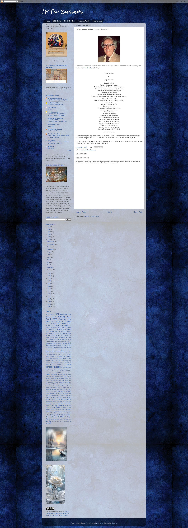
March (49, 265)
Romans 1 (50, 109)
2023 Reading (49, 339)
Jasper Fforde (67, 376)
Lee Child (68, 384)
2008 (49, 304)
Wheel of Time (49, 413)
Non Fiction (57, 391)
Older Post (137, 212)
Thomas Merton (50, 409)
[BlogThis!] (97, 147)
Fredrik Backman (55, 362)
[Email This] (95, 147)
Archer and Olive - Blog (55, 118)
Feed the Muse (88, 68)
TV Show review (54, 407)
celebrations (55, 419)
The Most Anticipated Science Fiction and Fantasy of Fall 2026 (58, 142)
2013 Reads (55, 325)
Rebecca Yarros (55, 395)
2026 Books (57, 21)
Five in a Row (55, 360)
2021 (49, 239)
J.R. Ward (68, 371)
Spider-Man (56, 401)
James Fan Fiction (66, 372)
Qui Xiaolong (65, 393)
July (48, 254)
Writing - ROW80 (57, 417)
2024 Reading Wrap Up (64, 341)
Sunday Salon (57, 405)
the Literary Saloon (54, 103)
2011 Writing (50, 323)
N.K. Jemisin (60, 389)
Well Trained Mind (67, 411)
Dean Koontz (67, 356)
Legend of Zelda (50, 385)
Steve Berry (49, 403)
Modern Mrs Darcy (54, 124)
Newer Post (80, 212)
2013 (49, 291)
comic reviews (63, 419)
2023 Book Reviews (65, 337)
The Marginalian (53, 112)
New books (51, 148)
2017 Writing (50, 331)
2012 (49, 294)
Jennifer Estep (49, 380)
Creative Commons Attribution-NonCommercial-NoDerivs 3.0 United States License (58, 513)
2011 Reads (66, 321)
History (59, 364)
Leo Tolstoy (58, 386)
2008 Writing (58, 316)
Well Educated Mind (57, 411)
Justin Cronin (54, 382)
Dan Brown (59, 356)
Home (48, 21)
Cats (62, 351)
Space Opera (49, 401)
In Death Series (55, 371)
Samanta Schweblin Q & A (55, 104)
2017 (49, 281)
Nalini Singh (67, 389)
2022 (49, 237)
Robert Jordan (50, 397)
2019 (49, 276)
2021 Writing (64, 335)
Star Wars (68, 401)
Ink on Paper (52, 107)
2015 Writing (68, 327)
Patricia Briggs (57, 393)
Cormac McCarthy (50, 354)
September (50, 249)
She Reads (51, 140)
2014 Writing (53, 327)
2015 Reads (61, 327)
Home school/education (58, 365)
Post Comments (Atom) (91, 216)
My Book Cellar (69, 21)
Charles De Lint (49, 352)
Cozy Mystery (59, 354)
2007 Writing (60, 314)
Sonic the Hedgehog (63, 399)
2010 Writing (56, 321)
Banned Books (56, 349)
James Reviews (51, 374)
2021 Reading (55, 335)
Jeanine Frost (67, 378)
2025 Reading (62, 343)
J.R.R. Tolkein (49, 372)
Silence (53, 399)
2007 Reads (50, 314)
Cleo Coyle (68, 352)
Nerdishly (51, 146)
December (50, 241)
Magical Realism (50, 387)
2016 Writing (57, 329)
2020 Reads (63, 333)
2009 (49, 301)
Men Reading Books (54, 134)
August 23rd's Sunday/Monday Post (58, 99)
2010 (49, 299)
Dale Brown (52, 356)
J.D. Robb (62, 371)
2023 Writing (57, 339)
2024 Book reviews (66, 339)
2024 (49, 231)
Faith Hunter (67, 358)
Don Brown (55, 358)
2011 (49, 296)
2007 (49, 306)
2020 (49, 273)
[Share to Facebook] (100, 147)
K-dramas (61, 382)
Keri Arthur (53, 384)
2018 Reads (59, 331)
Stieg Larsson (56, 403)
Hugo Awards (56, 369)
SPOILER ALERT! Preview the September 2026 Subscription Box (57, 120)
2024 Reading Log (51, 341)
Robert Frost (68, 395)
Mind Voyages (97, 21)
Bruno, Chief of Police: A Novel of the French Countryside (58, 136)
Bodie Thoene (64, 349)
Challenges (68, 351)
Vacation (68, 409)
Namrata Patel (49, 391)
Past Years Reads (83, 21)
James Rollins (62, 374)
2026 (49, 226)
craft (70, 419)
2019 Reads (49, 333)
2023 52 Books (54, 337)
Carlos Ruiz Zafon (55, 351)
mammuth (100, 523)
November (50, 244)
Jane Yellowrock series (57, 376)
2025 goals (58, 345)
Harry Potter (63, 362)
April (48, 262)
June (49, 257)
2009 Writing (59, 319)
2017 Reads (66, 329)
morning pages (55, 421)
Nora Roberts (66, 391)
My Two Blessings (62, 11)
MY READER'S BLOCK (55, 129)
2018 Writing (67, 331)
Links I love (51, 126)
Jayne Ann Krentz (51, 378)
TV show (68, 407)
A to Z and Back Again (57, 347)
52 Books (83, 150)
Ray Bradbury (91, 150)
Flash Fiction (64, 360)
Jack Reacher (57, 372)
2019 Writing (56, 333)
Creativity (65, 354)
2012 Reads (61, 323)
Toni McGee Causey (60, 409)
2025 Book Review (52, 343)
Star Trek (62, 401)
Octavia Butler (49, 393)
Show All (69, 150)
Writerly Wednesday (60, 413)
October (50, 247)
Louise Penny (66, 386)
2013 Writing (64, 325)
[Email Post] (91, 147)
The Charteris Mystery (54, 131)
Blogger (114, 523)
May (48, 259)
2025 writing (65, 345)
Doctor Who (49, 358)
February (50, 267)
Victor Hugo (49, 411)
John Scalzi (65, 380)
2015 (49, 286)
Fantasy (48, 360)
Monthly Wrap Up (66, 387)
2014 (49, 288)
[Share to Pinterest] (102, 147)
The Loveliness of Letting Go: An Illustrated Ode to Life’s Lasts (57, 114)
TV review (63, 407)
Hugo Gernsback (64, 369)
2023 (49, 234)
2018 (49, 278)
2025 (49, 229)
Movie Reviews (51, 389)
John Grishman (57, 380)
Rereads (62, 395)
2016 (49, 283)
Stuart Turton (64, 403)
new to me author (64, 421)
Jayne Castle (60, 378)
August (49, 252)
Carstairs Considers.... (55, 98)
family (48, 421)
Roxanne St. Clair (61, 397)
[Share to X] (98, 147)
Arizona (66, 347)
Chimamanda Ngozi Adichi (59, 352)
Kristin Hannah (61, 384)
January (50, 270)
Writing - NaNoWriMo (57, 415)
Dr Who (61, 358)
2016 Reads (49, 329)
